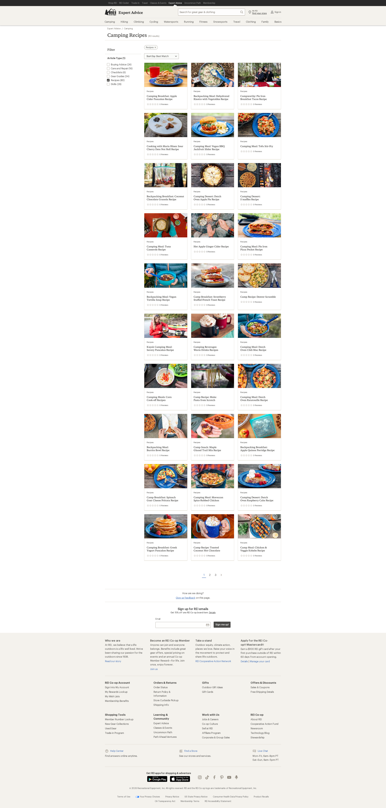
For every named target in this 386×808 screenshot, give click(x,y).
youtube (229, 777)
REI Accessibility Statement (218, 801)
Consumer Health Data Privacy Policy (230, 796)
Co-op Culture (210, 723)
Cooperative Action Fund (264, 723)
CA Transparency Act (165, 801)
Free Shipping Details (262, 691)
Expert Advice (131, 12)
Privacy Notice (172, 796)
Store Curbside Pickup (166, 700)
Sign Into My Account (117, 687)
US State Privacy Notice (196, 796)
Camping (128, 28)
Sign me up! (222, 624)
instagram (199, 777)
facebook (214, 777)
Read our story (113, 661)
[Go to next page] (221, 575)
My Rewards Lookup (116, 691)
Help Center (116, 750)
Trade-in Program (114, 732)
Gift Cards (207, 691)
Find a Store (190, 750)
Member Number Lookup (119, 719)
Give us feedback (185, 597)
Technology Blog (260, 732)
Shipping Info (161, 704)
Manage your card (260, 661)
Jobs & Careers (210, 719)
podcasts (236, 777)
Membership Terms (190, 801)
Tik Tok (207, 777)
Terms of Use (123, 796)
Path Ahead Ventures (165, 736)
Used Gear (110, 728)
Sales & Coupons (260, 687)
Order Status (160, 687)
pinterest (221, 777)
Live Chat (263, 750)
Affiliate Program (211, 732)
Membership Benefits (117, 700)
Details (212, 612)
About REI (256, 719)
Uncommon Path (162, 732)
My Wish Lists (112, 696)
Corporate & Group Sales (216, 737)
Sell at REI (207, 728)
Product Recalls (261, 796)
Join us (154, 669)
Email (157, 619)
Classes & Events (162, 727)
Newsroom (257, 728)
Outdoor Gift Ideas (212, 687)
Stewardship (257, 737)
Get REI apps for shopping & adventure (168, 773)
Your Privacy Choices (149, 796)
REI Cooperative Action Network (213, 661)
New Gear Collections (117, 723)
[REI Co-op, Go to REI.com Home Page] (110, 12)
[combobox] (211, 12)
